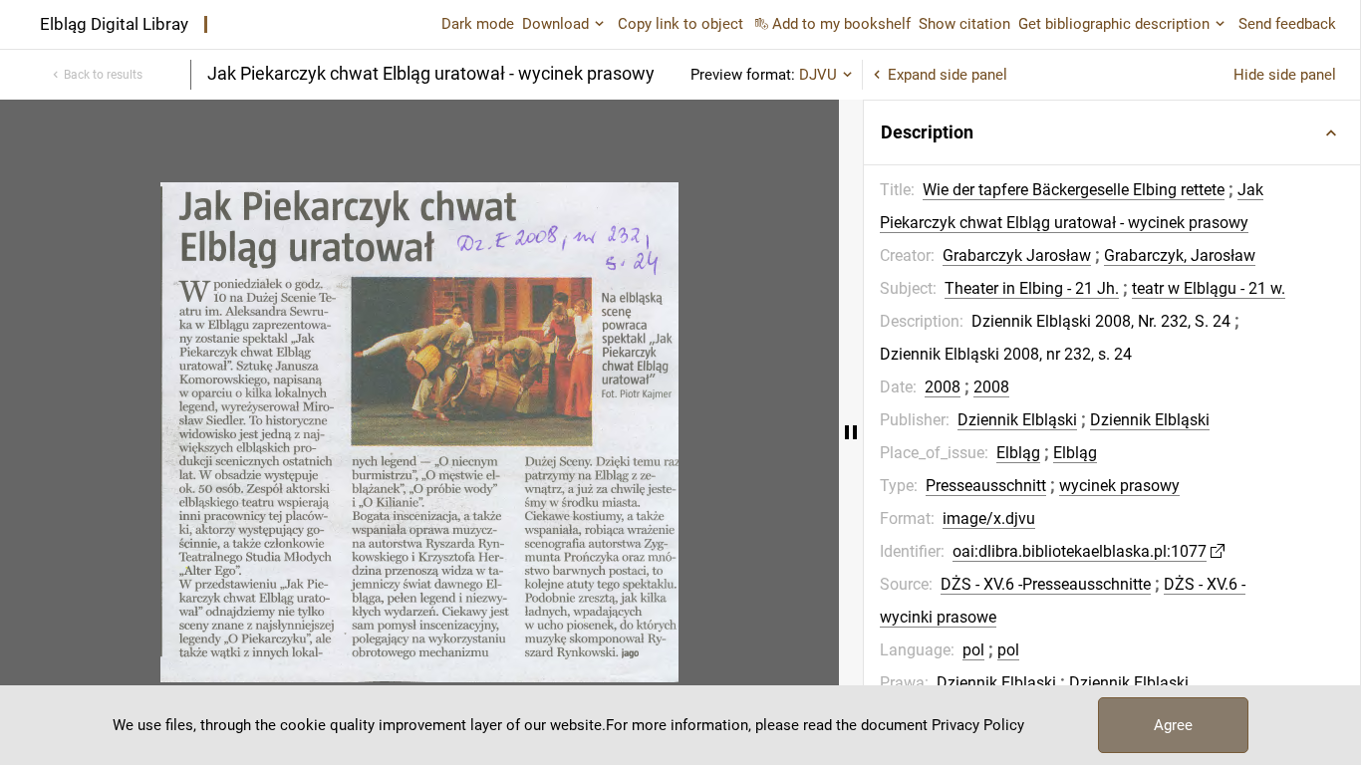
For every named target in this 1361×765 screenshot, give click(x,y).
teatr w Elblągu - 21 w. (1208, 288)
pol (973, 649)
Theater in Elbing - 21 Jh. (1032, 288)
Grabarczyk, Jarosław (1179, 255)
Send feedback (1287, 24)
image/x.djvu (989, 518)
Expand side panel (947, 75)
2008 (942, 387)
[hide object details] (851, 432)
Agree (1173, 725)
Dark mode (477, 24)
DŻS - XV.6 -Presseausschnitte (1046, 584)
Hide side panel (1284, 75)
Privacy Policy (978, 725)
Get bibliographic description (1114, 24)
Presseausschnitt (986, 485)
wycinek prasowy (1119, 485)
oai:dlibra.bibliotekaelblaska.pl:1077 (1080, 551)
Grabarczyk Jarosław (1017, 255)
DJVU (818, 75)
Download (555, 24)
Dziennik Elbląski (1017, 419)
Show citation (964, 24)
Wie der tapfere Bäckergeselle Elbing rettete (1074, 189)
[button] (1112, 132)
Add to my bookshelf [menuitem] (841, 24)
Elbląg (1018, 452)
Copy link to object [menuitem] (680, 24)
